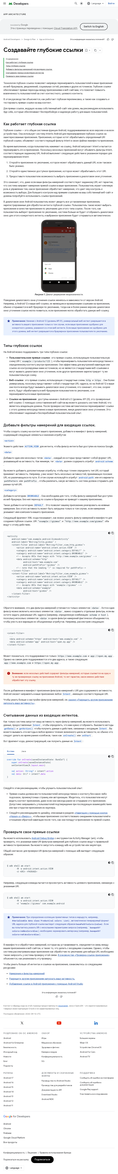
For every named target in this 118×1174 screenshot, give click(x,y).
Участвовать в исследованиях (94, 1094)
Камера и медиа (49, 1052)
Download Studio (49, 1094)
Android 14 (8, 1091)
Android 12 (8, 1101)
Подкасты (8, 1065)
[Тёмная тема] (109, 533)
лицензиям (63, 1006)
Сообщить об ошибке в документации (90, 1083)
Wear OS (84, 1042)
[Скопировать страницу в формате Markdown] (95, 50)
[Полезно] (108, 39)
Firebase (7, 1133)
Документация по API (52, 1090)
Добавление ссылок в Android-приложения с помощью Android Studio (46, 984)
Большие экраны (87, 1038)
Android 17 (8, 1078)
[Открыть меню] (4, 3)
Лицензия (32, 1153)
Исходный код (10, 1052)
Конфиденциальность (52, 1056)
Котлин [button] (10, 751)
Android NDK (48, 1099)
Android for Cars (87, 1052)
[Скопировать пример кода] (112, 533)
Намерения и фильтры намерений (27, 973)
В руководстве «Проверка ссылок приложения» (84, 955)
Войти (111, 3)
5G (43, 1061)
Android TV (85, 1056)
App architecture (14, 14)
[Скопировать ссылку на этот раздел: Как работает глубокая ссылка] (59, 124)
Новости (7, 1056)
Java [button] (23, 751)
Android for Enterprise (13, 1042)
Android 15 (8, 1087)
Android (7, 1038)
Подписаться (42, 1159)
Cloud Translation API (65, 28)
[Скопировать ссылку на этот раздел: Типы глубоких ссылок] (45, 346)
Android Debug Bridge (43, 838)
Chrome (7, 1128)
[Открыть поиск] (76, 3)
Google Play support (89, 1089)
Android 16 (8, 1082)
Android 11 (8, 1105)
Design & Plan (30, 39)
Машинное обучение (51, 1042)
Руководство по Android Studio (56, 1080)
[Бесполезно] (112, 39)
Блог (5, 1061)
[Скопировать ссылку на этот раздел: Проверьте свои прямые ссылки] (62, 832)
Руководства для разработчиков (57, 1085)
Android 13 (8, 1096)
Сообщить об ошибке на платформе (97, 1078)
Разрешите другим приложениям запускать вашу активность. (42, 978)
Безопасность (9, 1047)
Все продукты (10, 1142)
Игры (44, 1038)
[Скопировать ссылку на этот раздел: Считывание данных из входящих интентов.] (81, 715)
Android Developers (11, 39)
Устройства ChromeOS (90, 1047)
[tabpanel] (59, 768)
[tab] (11, 751)
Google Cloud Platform (14, 1137)
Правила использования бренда (55, 1153)
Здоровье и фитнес (50, 1047)
